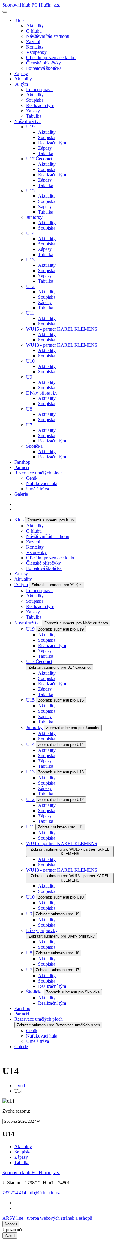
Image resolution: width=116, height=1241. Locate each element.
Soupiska (34, 100)
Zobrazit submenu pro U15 (61, 700)
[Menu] (4, 12)
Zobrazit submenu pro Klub (50, 520)
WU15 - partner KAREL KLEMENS (61, 329)
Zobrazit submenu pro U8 (57, 953)
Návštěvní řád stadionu (47, 36)
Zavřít (10, 1235)
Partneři (21, 467)
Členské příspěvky (43, 62)
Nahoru (11, 1224)
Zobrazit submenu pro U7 (57, 970)
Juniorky (34, 217)
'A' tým (21, 84)
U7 (29, 424)
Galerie (21, 494)
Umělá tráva (37, 488)
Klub (19, 20)
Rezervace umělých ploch (38, 472)
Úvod (19, 1085)
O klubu (34, 30)
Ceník (31, 478)
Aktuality (35, 25)
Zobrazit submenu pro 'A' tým (57, 585)
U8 (29, 408)
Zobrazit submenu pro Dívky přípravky (62, 936)
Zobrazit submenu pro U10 (61, 897)
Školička (34, 446)
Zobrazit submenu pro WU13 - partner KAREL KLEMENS (70, 878)
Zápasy (21, 73)
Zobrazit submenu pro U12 (61, 799)
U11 (30, 313)
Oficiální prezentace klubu (51, 57)
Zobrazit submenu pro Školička (73, 992)
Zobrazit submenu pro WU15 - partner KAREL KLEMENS (70, 851)
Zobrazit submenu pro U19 (61, 629)
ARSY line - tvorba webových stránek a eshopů (47, 1218)
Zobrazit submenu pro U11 (60, 827)
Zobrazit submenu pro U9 (57, 914)
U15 (30, 190)
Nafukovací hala (41, 483)
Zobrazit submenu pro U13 (61, 772)
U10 (30, 360)
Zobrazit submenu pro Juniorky (72, 727)
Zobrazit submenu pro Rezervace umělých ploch (58, 1025)
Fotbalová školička (44, 68)
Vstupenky (36, 52)
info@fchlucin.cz (43, 1192)
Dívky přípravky (41, 392)
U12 (30, 286)
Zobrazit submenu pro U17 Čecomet (60, 667)
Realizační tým (40, 105)
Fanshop (22, 462)
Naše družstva (27, 121)
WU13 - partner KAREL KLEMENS (61, 345)
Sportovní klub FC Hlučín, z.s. (31, 4)
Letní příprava (39, 89)
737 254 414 (14, 1192)
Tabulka (33, 116)
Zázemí (33, 41)
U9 (29, 376)
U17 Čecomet (39, 158)
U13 (30, 259)
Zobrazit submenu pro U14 (61, 744)
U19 (30, 126)
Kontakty (35, 46)
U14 (30, 233)
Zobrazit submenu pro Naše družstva (76, 623)
